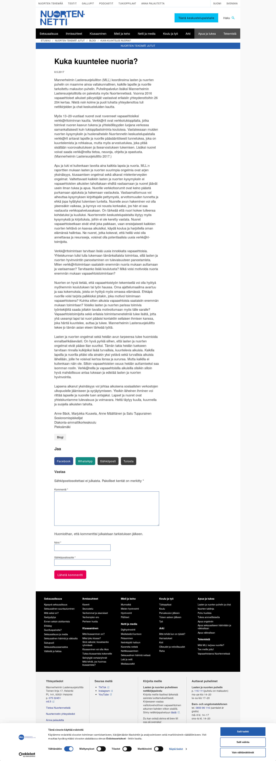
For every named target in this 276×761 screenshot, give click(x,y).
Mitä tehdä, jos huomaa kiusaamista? (94, 663)
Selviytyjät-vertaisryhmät (94, 657)
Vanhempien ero (90, 617)
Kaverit (85, 604)
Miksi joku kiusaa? (91, 638)
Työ (161, 621)
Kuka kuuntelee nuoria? (115, 40)
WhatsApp (85, 461)
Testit (72, 3)
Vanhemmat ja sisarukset (95, 613)
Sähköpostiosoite (65, 557)
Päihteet (125, 617)
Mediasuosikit (128, 663)
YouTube (104, 694)
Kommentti (61, 489)
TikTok (102, 687)
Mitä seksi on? (51, 613)
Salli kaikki (243, 731)
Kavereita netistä (129, 646)
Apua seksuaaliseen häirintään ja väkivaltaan (214, 627)
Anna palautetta (153, 3)
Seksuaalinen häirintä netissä (135, 655)
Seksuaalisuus (53, 598)
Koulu (162, 608)
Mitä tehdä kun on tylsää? (172, 633)
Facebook (64, 461)
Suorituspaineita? (53, 629)
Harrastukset (165, 638)
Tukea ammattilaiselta (209, 617)
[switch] (101, 748)
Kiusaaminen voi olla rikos (95, 649)
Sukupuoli (49, 642)
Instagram (104, 691)
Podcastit (106, 3)
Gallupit (88, 3)
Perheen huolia (90, 621)
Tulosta (128, 461)
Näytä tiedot (176, 749)
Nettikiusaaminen (129, 650)
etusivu (45, 40)
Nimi (57, 542)
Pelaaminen (127, 638)
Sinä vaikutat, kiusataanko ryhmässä (95, 643)
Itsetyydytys (50, 617)
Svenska (232, 3)
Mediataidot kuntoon (131, 633)
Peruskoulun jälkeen (169, 613)
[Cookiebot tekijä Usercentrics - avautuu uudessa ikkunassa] (27, 754)
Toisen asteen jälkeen (170, 617)
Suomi (217, 3)
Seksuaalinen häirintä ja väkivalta (61, 638)
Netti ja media (129, 624)
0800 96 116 (203, 708)
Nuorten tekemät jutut (70, 40)
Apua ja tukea (206, 598)
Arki (161, 628)
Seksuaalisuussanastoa (56, 646)
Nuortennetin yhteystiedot (60, 714)
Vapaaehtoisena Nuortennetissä (214, 653)
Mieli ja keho (128, 598)
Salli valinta (243, 742)
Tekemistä (204, 639)
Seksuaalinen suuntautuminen (59, 608)
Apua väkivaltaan (206, 632)
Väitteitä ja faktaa (52, 651)
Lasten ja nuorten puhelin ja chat (214, 604)
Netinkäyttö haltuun (130, 642)
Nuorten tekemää (50, 3)
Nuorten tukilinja (206, 608)
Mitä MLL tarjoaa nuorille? (211, 645)
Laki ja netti (126, 659)
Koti (161, 642)
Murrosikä (126, 604)
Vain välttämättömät (243, 752)
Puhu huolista (204, 613)
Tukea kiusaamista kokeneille (97, 653)
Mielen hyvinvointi (130, 608)
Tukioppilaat (127, 3)
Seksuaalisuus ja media (56, 634)
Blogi (92, 40)
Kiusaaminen (90, 628)
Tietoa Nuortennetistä (58, 708)
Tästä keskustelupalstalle (196, 18)
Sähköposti (108, 461)
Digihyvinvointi (128, 629)
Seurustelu (87, 608)
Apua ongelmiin (205, 621)
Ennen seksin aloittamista (57, 621)
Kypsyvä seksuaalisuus (55, 604)
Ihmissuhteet (90, 598)
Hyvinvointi (126, 613)
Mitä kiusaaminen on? (93, 633)
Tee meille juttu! (206, 649)
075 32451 (55, 698)
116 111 (199, 691)
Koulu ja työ (166, 598)
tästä (173, 712)
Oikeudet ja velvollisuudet (172, 646)
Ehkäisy (48, 625)
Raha (162, 650)
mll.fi (48, 701)
